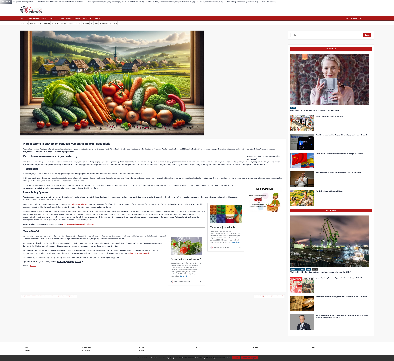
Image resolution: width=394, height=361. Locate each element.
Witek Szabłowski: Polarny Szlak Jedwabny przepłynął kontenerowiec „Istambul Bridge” (320, 272)
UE (92, 23)
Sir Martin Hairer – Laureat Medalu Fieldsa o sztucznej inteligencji (338, 172)
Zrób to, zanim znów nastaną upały (142, 2)
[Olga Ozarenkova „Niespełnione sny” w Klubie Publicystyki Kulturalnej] (329, 79)
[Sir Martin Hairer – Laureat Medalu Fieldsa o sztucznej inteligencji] (302, 179)
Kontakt (98, 18)
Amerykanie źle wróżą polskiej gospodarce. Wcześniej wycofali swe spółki (341, 297)
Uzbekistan (104, 23)
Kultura (60, 18)
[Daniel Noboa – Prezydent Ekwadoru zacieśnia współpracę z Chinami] (302, 160)
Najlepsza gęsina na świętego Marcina (268, 296)
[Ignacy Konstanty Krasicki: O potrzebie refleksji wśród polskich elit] (302, 284)
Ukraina (86, 23)
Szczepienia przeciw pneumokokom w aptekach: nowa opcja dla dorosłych (50, 296)
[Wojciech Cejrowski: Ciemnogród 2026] (302, 198)
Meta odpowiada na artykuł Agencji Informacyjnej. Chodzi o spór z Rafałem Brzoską (47, 2)
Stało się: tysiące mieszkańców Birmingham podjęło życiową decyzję (102, 2)
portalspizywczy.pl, (65, 261)
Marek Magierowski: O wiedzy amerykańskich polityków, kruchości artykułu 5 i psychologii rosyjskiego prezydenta (343, 316)
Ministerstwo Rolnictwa (79, 204)
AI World (24, 23)
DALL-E (33, 266)
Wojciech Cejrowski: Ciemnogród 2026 (329, 191)
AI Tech (44, 18)
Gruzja (47, 23)
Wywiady (77, 18)
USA (96, 23)
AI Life (52, 18)
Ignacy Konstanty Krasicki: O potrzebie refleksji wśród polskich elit (339, 278)
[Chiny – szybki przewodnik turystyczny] (302, 123)
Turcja (78, 23)
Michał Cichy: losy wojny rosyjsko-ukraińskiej (173, 2)
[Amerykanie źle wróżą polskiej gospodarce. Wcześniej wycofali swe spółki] (302, 303)
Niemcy (63, 23)
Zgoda (235, 358)
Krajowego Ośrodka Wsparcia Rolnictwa (78, 224)
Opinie (68, 18)
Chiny (40, 23)
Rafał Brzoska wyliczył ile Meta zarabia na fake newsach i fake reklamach (341, 135)
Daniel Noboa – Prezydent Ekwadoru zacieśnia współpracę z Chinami (339, 154)
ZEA (120, 23)
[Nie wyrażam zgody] (391, 358)
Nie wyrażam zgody (249, 358)
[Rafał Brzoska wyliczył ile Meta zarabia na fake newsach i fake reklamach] (302, 141)
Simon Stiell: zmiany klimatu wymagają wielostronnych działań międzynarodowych (221, 2)
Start (23, 18)
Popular (315, 269)
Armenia (33, 23)
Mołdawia (55, 23)
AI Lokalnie (87, 18)
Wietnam (113, 23)
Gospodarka (34, 18)
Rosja (71, 23)
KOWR (78, 261)
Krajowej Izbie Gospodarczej (138, 253)
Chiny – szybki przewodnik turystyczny (329, 116)
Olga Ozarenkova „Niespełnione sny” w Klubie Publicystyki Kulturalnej (314, 110)
